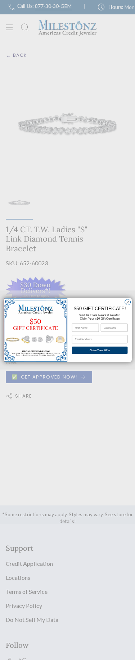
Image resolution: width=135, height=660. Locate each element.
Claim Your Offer (99, 350)
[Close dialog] (127, 302)
